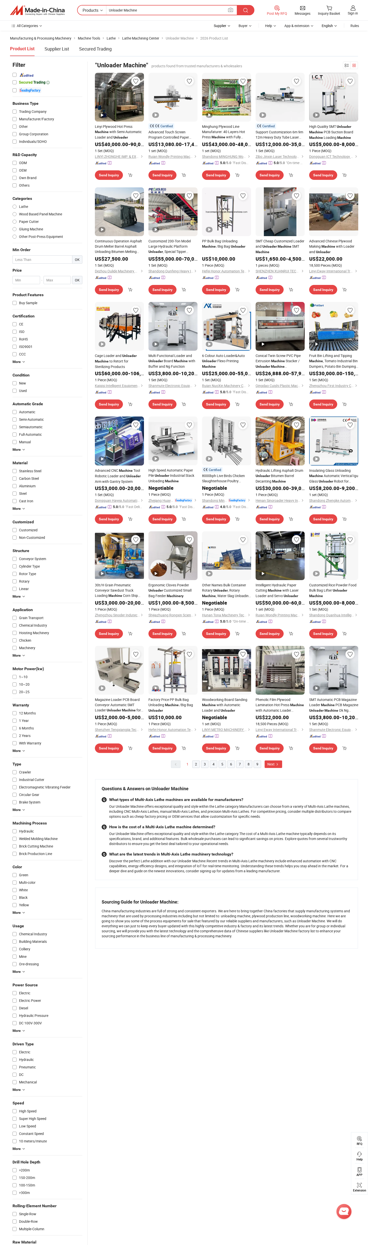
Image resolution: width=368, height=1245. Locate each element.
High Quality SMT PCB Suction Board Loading (331, 132)
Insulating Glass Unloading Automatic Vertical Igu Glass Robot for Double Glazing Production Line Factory (333, 476)
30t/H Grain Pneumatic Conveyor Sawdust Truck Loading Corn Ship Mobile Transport (116, 590)
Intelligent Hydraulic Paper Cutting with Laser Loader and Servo (277, 590)
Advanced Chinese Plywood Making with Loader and (331, 246)
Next (271, 764)
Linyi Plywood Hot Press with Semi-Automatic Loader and (118, 132)
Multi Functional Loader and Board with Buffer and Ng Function (171, 361)
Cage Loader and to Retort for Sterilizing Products (116, 361)
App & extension (296, 25)
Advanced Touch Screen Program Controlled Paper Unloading (171, 135)
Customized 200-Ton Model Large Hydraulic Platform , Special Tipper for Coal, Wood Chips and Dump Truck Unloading (171, 246)
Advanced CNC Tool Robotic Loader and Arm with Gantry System (118, 476)
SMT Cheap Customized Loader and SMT (280, 246)
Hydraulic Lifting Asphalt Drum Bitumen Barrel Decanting (279, 476)
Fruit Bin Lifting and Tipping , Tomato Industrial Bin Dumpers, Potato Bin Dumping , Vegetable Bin (333, 361)
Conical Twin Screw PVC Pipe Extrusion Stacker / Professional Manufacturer (278, 361)
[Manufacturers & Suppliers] (37, 10)
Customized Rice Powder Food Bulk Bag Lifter (332, 590)
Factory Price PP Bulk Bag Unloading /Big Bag (170, 704)
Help (268, 25)
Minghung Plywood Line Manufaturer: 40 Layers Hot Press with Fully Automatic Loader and (223, 132)
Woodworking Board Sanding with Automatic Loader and (224, 705)
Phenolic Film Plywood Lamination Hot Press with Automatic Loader (280, 705)
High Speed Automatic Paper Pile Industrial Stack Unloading (171, 475)
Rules (354, 25)
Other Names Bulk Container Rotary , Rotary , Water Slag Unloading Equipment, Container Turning (226, 591)
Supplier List (57, 49)
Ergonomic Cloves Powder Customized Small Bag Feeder (170, 590)
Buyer (243, 25)
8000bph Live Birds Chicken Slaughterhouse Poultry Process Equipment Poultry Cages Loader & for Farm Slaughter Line (224, 478)
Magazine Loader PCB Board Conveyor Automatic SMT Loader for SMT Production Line (118, 705)
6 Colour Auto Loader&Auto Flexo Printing (223, 360)
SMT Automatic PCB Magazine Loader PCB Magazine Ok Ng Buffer (333, 705)
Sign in (353, 13)
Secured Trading (95, 49)
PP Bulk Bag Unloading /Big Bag (223, 244)
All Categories (27, 25)
